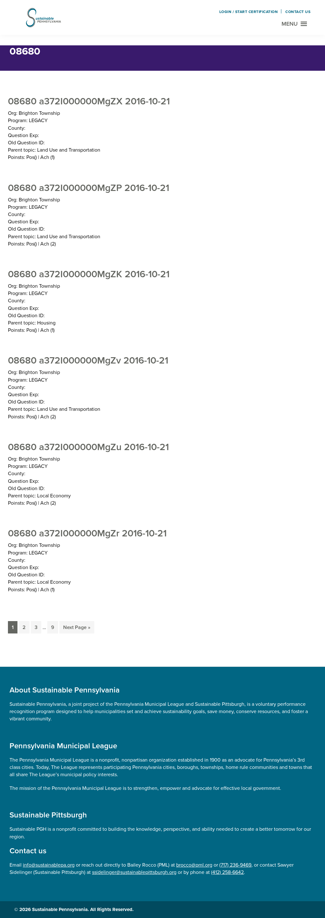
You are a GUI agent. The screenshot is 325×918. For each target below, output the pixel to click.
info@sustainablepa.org (49, 865)
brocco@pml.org (194, 865)
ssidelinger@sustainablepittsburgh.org (134, 872)
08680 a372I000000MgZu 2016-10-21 (88, 447)
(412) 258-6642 (227, 872)
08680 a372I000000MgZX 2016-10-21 (89, 101)
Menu (290, 24)
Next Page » (76, 628)
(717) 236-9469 (235, 865)
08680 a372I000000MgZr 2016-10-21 (87, 533)
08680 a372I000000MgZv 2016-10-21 (88, 360)
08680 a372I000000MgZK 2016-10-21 (88, 274)
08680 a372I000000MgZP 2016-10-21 (88, 188)
